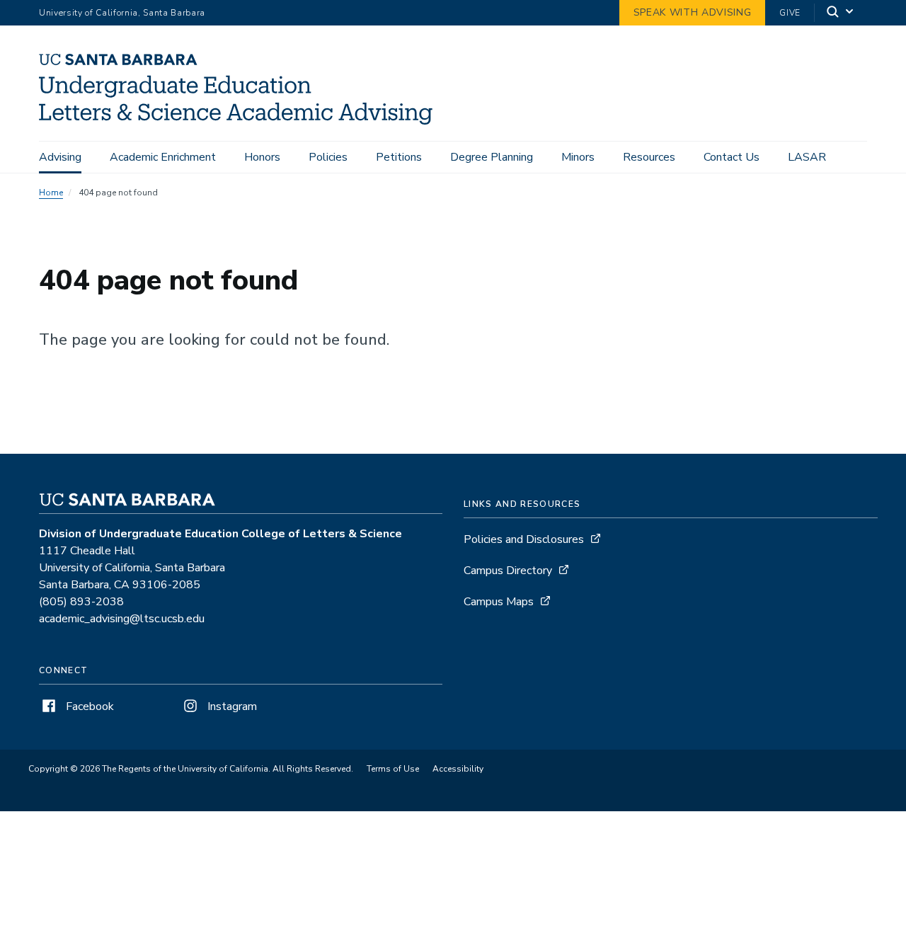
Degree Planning (491, 157)
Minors (578, 157)
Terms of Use (393, 768)
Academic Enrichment (163, 157)
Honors (262, 157)
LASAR (807, 157)
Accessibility (457, 768)
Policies (328, 157)
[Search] (841, 13)
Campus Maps (499, 602)
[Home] (241, 121)
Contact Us (731, 157)
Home (51, 192)
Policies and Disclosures (524, 539)
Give (790, 12)
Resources (649, 157)
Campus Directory (508, 570)
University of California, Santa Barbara (122, 12)
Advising (60, 157)
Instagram (231, 706)
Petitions (399, 157)
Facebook (88, 706)
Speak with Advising (692, 12)
